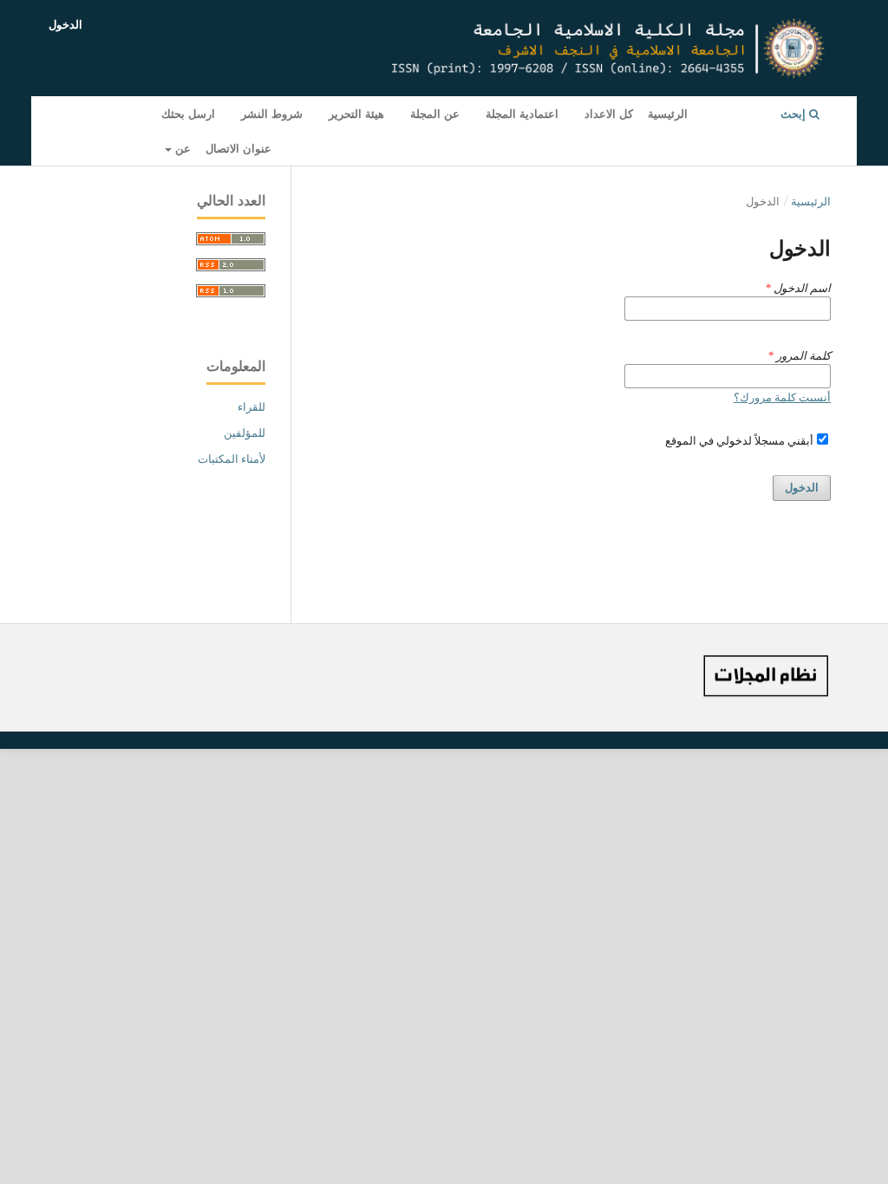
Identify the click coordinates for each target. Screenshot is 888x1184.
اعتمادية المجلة (522, 113)
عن (181, 148)
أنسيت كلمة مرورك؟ (782, 397)
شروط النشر (272, 113)
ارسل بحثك (188, 113)
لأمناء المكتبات (231, 458)
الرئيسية (668, 113)
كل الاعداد (608, 113)
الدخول (65, 24)
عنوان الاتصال (238, 148)
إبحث (794, 113)
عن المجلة (435, 113)
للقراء (251, 406)
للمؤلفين (244, 432)
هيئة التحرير (356, 113)
